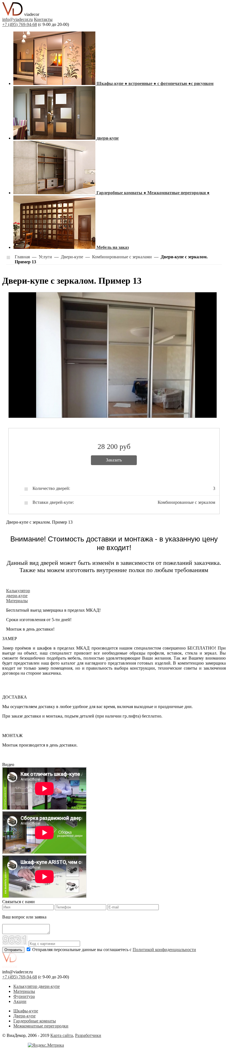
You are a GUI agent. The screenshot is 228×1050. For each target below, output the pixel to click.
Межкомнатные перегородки (40, 1026)
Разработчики (88, 1035)
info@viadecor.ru (17, 19)
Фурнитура (24, 996)
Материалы (24, 991)
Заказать (114, 460)
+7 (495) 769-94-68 (19, 24)
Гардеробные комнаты (34, 1021)
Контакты (43, 19)
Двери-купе (24, 1015)
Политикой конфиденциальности (164, 949)
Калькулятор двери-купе (36, 986)
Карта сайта (61, 1035)
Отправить (13, 950)
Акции (19, 1001)
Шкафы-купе (25, 1010)
